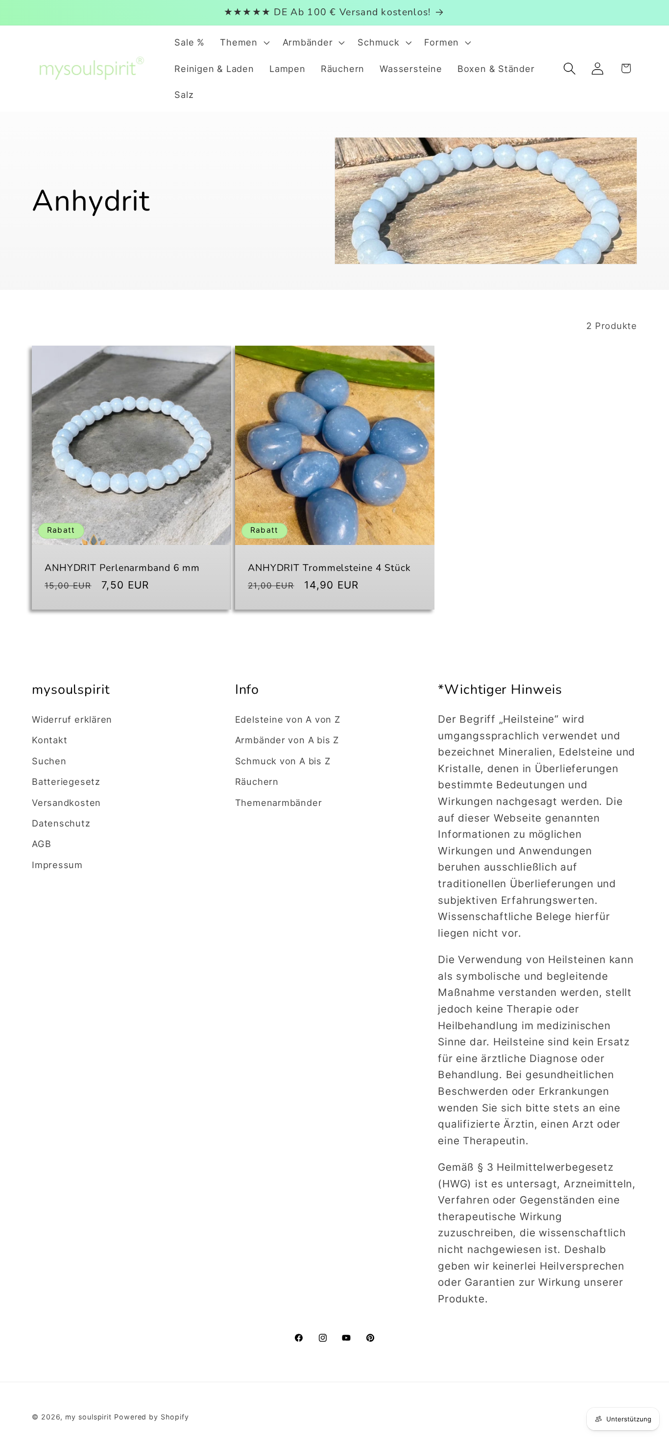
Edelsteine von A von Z (287, 719)
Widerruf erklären (72, 719)
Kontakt (49, 739)
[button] (244, 42)
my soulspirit (89, 1416)
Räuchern (257, 781)
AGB (41, 843)
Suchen (49, 760)
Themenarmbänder (278, 802)
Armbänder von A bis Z (287, 739)
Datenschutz (61, 823)
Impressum (57, 864)
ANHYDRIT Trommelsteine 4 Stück (329, 568)
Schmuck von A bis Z (283, 760)
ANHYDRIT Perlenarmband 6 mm (122, 568)
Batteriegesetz (66, 781)
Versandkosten (66, 802)
